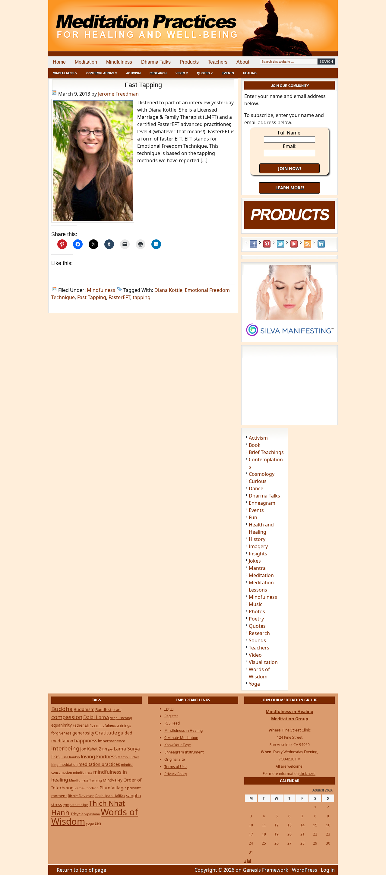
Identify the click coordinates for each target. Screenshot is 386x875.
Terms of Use (175, 766)
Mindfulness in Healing (183, 730)
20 (289, 834)
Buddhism (84, 709)
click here (307, 773)
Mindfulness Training (85, 780)
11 (264, 825)
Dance (256, 488)
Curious (258, 481)
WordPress (304, 870)
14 (302, 825)
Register (171, 716)
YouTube (294, 244)
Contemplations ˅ (101, 73)
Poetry (256, 618)
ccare (116, 709)
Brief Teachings (266, 452)
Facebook (253, 244)
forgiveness (61, 733)
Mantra (257, 568)
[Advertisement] (312, 21)
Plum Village (113, 788)
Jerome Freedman (118, 93)
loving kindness (99, 756)
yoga (90, 823)
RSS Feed (307, 244)
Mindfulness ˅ (65, 73)
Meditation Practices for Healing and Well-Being (117, 21)
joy (110, 749)
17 (251, 834)
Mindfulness (119, 62)
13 (289, 825)
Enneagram (262, 503)
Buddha (62, 709)
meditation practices (99, 764)
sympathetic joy (75, 804)
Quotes (257, 626)
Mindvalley (112, 780)
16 (328, 825)
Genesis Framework (265, 870)
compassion (66, 717)
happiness (85, 740)
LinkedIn (321, 244)
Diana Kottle (168, 290)
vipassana (92, 814)
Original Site (174, 759)
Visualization (263, 662)
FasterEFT (119, 297)
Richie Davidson (81, 795)
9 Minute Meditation (181, 737)
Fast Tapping (143, 85)
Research (158, 73)
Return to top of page (81, 870)
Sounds (257, 640)
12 (276, 825)
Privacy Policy (175, 773)
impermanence (111, 741)
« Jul (247, 860)
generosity (83, 733)
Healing (250, 73)
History (257, 539)
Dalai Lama (96, 717)
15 (315, 825)
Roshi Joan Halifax (110, 795)
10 (251, 825)
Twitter (280, 244)
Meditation (86, 62)
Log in (328, 870)
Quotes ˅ (205, 73)
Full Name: (290, 132)
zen (98, 823)
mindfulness (82, 772)
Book (255, 445)
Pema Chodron (86, 788)
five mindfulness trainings (110, 725)
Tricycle (77, 814)
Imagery (258, 546)
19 (276, 834)
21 (302, 834)
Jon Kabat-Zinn (93, 749)
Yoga (254, 684)
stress (56, 804)
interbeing (65, 748)
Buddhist (103, 709)
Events (228, 73)
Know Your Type (177, 744)
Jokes (255, 561)
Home (59, 62)
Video (255, 655)
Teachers (217, 62)
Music (255, 604)
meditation (68, 764)
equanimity (61, 725)
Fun (253, 517)
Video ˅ (182, 73)
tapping (141, 297)
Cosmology (261, 474)
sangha (133, 795)
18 (264, 834)
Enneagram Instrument (184, 752)
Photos (257, 611)
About (242, 62)
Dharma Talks (156, 62)
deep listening (121, 718)
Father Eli (81, 725)
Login (168, 708)
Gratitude (106, 732)
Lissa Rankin (70, 757)
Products (189, 62)
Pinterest (267, 244)
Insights (258, 553)
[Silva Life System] (289, 339)
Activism (133, 73)
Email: (289, 146)
